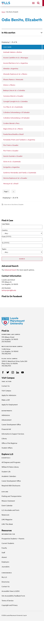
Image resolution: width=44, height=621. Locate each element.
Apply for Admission (9, 395)
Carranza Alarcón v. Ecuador (13, 96)
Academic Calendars (9, 476)
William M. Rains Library (10, 467)
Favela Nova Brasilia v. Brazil (13, 134)
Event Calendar (7, 505)
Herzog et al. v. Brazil (10, 183)
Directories (5, 582)
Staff (3, 552)
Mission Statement (8, 501)
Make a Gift (6, 400)
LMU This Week (7, 524)
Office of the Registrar (9, 443)
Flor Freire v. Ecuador (10, 145)
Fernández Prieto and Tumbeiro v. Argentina (19, 139)
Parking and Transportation (11, 496)
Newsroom (5, 515)
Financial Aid (6, 429)
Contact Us (6, 386)
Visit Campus (6, 390)
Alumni (4, 557)
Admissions (6, 415)
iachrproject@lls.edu (9, 290)
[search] (38, 3)
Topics (4, 249)
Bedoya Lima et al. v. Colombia (14, 90)
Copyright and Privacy (9, 605)
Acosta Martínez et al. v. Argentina (15, 63)
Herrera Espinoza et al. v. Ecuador (15, 178)
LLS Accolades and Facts (10, 510)
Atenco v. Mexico (9, 85)
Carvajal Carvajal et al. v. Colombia (15, 101)
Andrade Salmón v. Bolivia (12, 52)
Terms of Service (7, 600)
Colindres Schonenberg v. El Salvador (16, 112)
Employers (5, 562)
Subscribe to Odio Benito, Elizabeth (13, 204)
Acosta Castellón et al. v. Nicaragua (15, 57)
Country (4, 230)
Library (4, 438)
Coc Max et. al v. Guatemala (13, 107)
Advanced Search (10, 270)
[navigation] (33, 3)
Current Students (8, 543)
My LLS (4, 577)
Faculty (4, 548)
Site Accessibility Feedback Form (13, 596)
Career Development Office (11, 424)
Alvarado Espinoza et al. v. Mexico (15, 74)
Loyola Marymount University (13, 615)
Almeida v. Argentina (10, 68)
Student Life (6, 471)
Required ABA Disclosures (11, 485)
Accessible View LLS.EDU (11, 591)
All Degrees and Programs (11, 462)
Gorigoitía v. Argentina (11, 167)
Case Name (6, 224)
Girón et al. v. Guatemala (12, 161)
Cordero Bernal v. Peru (11, 123)
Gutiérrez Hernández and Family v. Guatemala (19, 172)
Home (3, 12)
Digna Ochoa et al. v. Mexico (13, 129)
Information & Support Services (13, 434)
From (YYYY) (6, 236)
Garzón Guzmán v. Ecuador (13, 156)
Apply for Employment (10, 404)
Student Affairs (7, 448)
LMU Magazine (7, 519)
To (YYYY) (5, 243)
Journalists (5, 566)
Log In (25, 615)
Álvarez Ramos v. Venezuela (13, 79)
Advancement (6, 420)
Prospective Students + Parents (13, 538)
